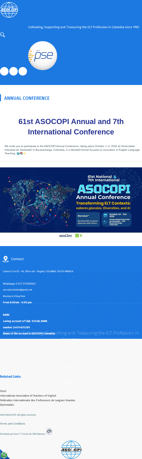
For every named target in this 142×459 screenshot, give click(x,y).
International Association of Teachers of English (28, 395)
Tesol (3, 391)
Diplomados (7, 404)
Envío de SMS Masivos (34, 434)
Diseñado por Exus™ (10, 434)
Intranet (71, 367)
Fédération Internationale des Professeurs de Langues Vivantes (37, 400)
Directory (71, 382)
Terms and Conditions (12, 423)
